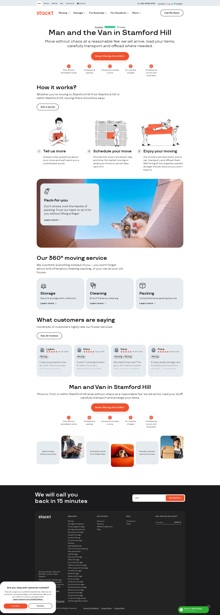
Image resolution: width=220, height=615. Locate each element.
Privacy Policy (106, 608)
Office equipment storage (78, 568)
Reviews (100, 524)
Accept (15, 606)
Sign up (177, 522)
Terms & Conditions (91, 608)
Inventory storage (75, 593)
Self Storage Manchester (78, 601)
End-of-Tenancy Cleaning (78, 549)
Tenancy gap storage (76, 527)
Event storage (73, 579)
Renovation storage (76, 532)
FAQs (128, 524)
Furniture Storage (75, 540)
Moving (70, 521)
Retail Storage (73, 573)
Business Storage (75, 557)
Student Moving (74, 538)
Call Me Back (171, 13)
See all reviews (49, 335)
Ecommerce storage (76, 584)
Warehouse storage (76, 590)
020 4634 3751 (147, 4)
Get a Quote (48, 107)
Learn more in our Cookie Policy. (28, 599)
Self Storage (73, 554)
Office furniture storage (77, 565)
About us (100, 521)
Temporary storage (75, 582)
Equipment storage (75, 595)
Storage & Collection (76, 524)
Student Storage (74, 535)
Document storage (75, 562)
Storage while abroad (76, 529)
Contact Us (130, 521)
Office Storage (73, 560)
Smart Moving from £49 (109, 56)
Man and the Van (74, 551)
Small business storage (77, 587)
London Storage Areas (77, 598)
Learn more (51, 220)
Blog (98, 529)
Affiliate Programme (105, 527)
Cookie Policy (119, 608)
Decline (40, 606)
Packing (71, 543)
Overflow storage (75, 571)
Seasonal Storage (75, 576)
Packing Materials (75, 546)
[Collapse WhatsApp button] (208, 606)
